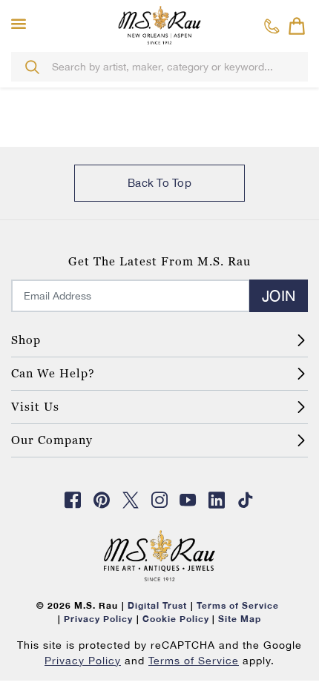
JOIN (278, 295)
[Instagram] (159, 499)
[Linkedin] (217, 499)
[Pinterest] (101, 499)
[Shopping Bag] (297, 26)
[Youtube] (188, 499)
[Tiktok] (245, 499)
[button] (22, 24)
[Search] (32, 67)
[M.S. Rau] (159, 24)
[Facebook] (73, 499)
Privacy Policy (83, 661)
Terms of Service (193, 661)
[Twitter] (130, 499)
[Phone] (272, 26)
